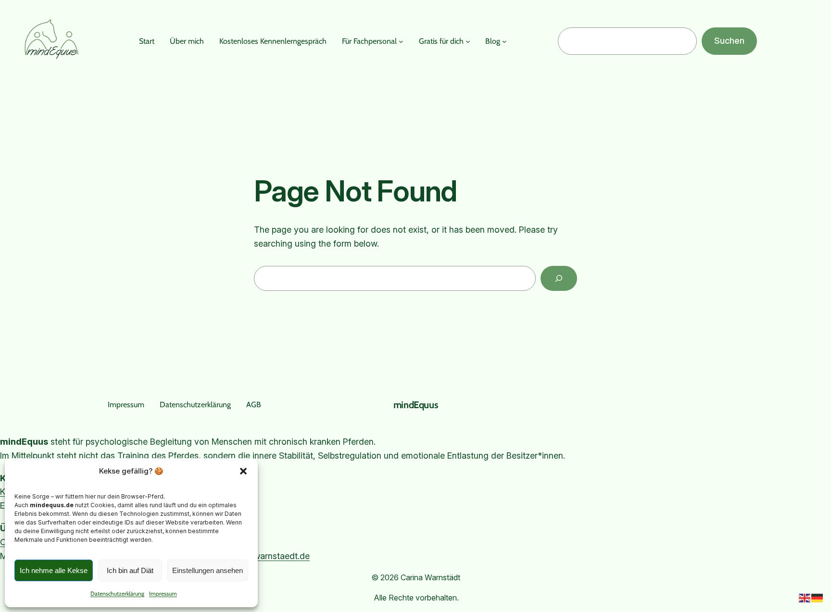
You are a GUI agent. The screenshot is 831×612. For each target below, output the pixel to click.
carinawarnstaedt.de (269, 556)
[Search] (559, 278)
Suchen (729, 41)
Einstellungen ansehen (207, 570)
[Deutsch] (817, 597)
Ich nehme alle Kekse (54, 570)
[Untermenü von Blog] (504, 41)
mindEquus (415, 405)
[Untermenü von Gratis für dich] (468, 41)
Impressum (163, 593)
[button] (243, 471)
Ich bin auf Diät (130, 570)
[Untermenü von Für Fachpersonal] (401, 41)
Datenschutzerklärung (117, 593)
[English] (805, 597)
